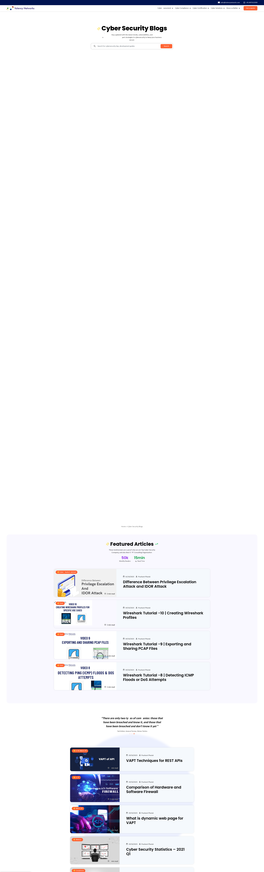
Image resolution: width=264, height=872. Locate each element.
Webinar (78, 839)
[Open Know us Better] (239, 8)
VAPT (77, 777)
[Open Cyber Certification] (208, 8)
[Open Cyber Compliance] (190, 8)
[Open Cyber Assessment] (172, 8)
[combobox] (126, 46)
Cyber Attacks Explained (68, 572)
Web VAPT (79, 808)
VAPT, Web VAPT (81, 751)
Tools (61, 603)
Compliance (80, 870)
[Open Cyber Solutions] (224, 8)
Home (123, 527)
